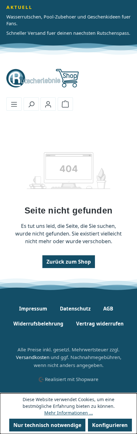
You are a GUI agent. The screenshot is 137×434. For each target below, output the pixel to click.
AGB (108, 308)
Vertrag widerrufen (100, 323)
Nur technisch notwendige (47, 425)
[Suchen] (31, 104)
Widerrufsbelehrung (38, 323)
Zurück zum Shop (69, 261)
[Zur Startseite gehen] (68, 78)
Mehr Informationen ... (68, 413)
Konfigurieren (110, 425)
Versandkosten (32, 357)
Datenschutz (75, 308)
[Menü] (14, 104)
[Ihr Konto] (48, 104)
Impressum (33, 308)
